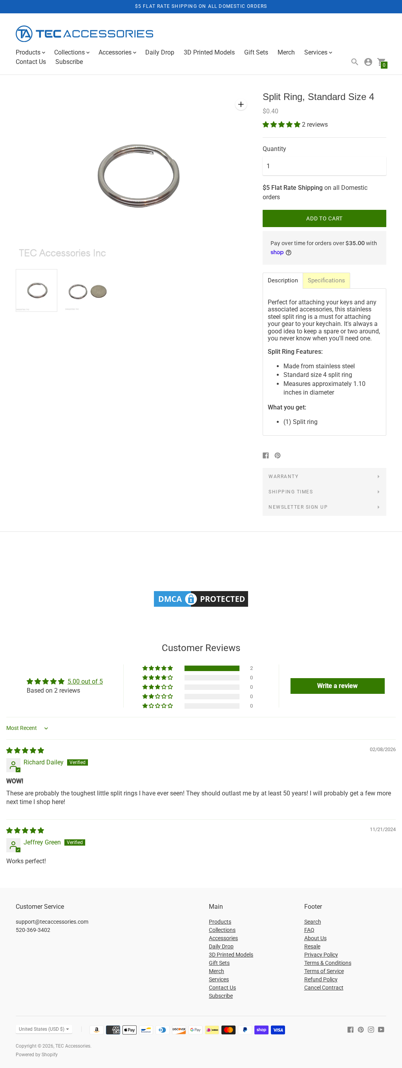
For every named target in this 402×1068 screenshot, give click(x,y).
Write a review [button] (337, 686)
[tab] (283, 281)
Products (220, 922)
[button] (282, 124)
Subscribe (69, 61)
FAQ (309, 930)
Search (312, 922)
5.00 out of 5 (85, 681)
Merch (286, 52)
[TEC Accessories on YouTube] (381, 1029)
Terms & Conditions (327, 963)
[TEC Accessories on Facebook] (350, 1029)
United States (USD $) (41, 1029)
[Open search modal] (355, 62)
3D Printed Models (209, 52)
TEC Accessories (72, 1046)
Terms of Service (324, 971)
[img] (25, 750)
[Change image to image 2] (86, 290)
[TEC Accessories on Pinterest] (361, 1029)
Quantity (274, 149)
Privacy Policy (321, 955)
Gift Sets (256, 52)
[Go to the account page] (368, 62)
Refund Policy (321, 979)
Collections (222, 930)
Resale (312, 946)
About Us (315, 938)
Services (219, 979)
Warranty (283, 476)
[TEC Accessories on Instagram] (371, 1029)
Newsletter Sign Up (298, 507)
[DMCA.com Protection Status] (201, 606)
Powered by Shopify (37, 1054)
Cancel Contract (324, 987)
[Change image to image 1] (36, 290)
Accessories (223, 938)
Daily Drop (159, 52)
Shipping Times (291, 492)
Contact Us (31, 61)
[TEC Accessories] (84, 34)
